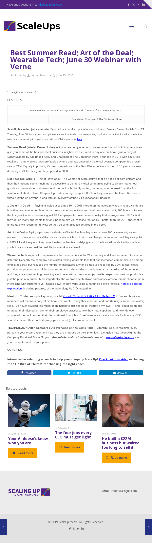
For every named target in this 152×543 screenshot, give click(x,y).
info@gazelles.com (50, 4)
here (79, 139)
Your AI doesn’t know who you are (28, 441)
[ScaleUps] (32, 26)
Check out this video (113, 359)
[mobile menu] (131, 26)
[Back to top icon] (133, 535)
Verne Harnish (39, 75)
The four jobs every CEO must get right (73, 435)
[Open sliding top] (147, 4)
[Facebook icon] (128, 5)
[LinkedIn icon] (82, 529)
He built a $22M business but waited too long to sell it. (121, 443)
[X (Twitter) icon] (133, 5)
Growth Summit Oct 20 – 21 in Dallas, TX (89, 296)
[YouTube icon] (138, 5)
